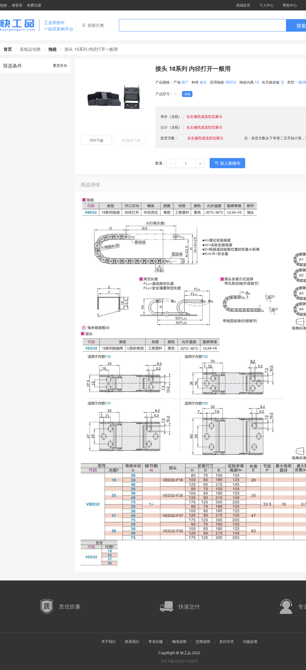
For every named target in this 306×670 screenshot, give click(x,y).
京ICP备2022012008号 (179, 661)
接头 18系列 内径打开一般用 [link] (91, 49)
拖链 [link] (52, 49)
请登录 (17, 5)
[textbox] (202, 25)
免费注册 (34, 5)
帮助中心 (290, 5)
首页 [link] (8, 49)
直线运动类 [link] (30, 49)
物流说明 (179, 641)
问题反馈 (250, 641)
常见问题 (156, 641)
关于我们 (108, 641)
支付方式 (226, 641)
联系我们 (132, 641)
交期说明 (203, 641)
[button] (171, 163)
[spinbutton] (185, 163)
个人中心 (266, 5)
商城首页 (243, 5)
